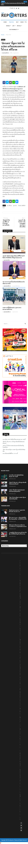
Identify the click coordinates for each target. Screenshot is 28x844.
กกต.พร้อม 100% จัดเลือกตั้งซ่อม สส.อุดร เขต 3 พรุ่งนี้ (14, 439)
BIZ (17, 22)
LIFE (13, 25)
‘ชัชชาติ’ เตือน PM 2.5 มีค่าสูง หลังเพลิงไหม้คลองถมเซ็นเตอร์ (13, 442)
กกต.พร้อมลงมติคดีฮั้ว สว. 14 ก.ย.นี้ (10, 453)
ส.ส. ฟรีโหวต (9, 205)
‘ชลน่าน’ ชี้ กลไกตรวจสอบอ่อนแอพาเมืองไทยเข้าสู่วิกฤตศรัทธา (13, 446)
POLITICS (11, 22)
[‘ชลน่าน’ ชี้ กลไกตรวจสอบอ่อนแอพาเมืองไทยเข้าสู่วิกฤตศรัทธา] (4, 492)
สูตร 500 (15, 205)
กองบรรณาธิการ (7, 260)
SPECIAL (19, 25)
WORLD (8, 25)
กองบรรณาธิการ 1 (5, 52)
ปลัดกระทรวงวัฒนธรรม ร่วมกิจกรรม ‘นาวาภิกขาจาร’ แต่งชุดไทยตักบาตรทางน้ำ (18, 526)
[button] (24, 1)
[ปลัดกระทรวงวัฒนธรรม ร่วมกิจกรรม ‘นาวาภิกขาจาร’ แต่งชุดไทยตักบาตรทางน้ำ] (4, 527)
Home (5, 22)
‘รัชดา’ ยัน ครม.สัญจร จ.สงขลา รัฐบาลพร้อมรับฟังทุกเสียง (14, 450)
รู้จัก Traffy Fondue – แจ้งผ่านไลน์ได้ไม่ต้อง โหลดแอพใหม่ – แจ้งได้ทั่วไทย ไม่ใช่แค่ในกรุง (17, 519)
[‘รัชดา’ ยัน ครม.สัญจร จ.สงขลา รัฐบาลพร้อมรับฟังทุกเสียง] (4, 499)
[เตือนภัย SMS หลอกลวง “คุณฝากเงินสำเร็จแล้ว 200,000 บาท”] (4, 512)
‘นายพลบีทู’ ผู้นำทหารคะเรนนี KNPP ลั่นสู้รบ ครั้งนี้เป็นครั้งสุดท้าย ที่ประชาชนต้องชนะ (18, 534)
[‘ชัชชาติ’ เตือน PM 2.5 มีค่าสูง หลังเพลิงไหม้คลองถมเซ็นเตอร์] (4, 484)
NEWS (21, 22)
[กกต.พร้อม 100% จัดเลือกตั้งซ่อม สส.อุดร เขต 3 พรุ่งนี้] (4, 477)
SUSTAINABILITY (13, 29)
